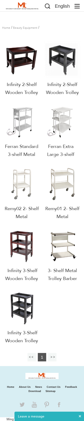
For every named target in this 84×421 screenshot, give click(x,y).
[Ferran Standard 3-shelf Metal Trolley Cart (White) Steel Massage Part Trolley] (21, 122)
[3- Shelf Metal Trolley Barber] (62, 246)
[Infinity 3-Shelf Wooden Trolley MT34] (21, 308)
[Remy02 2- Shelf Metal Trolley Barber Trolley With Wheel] (21, 184)
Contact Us (53, 386)
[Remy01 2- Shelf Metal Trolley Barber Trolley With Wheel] (62, 184)
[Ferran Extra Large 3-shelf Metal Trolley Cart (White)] (60, 122)
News (38, 386)
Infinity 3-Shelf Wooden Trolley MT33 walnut (21, 278)
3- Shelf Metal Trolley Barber (62, 274)
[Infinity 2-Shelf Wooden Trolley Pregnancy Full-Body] (62, 59)
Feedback (71, 386)
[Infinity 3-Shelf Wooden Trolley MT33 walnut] (21, 246)
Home (6, 28)
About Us (25, 386)
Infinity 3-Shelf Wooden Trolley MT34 (21, 341)
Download (34, 391)
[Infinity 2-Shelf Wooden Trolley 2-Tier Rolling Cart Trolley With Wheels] (21, 59)
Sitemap (51, 391)
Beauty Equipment (25, 28)
